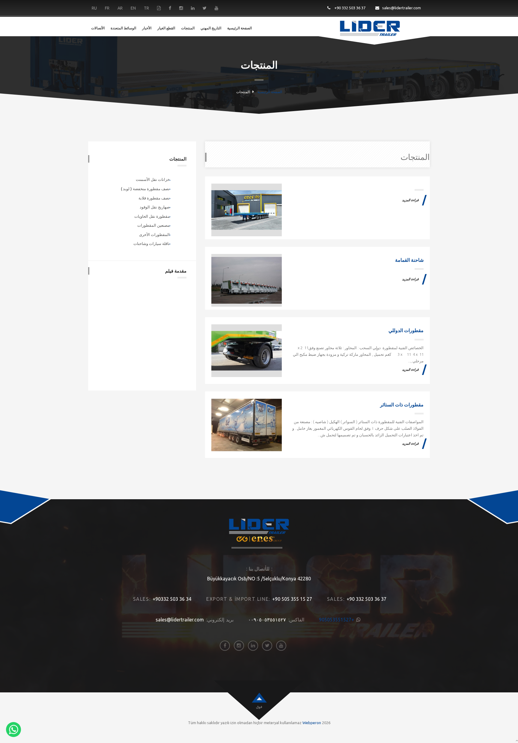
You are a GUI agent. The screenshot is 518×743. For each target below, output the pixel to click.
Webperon (311, 723)
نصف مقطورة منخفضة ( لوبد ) (145, 189)
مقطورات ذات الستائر (402, 405)
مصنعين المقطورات (153, 225)
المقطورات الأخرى (154, 234)
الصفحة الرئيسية (239, 28)
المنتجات (188, 28)
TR (146, 8)
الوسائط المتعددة (123, 28)
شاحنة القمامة (409, 260)
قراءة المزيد (410, 200)
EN (133, 8)
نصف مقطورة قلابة (154, 198)
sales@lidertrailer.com (401, 8)
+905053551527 (336, 619)
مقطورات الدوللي (406, 330)
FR (107, 8)
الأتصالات (98, 28)
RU (94, 8)
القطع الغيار (166, 28)
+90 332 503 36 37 (349, 8)
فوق (259, 707)
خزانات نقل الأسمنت (153, 179)
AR (120, 8)
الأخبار (146, 28)
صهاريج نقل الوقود (155, 207)
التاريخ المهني (211, 28)
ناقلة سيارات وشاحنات (151, 243)
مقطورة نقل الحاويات (152, 216)
